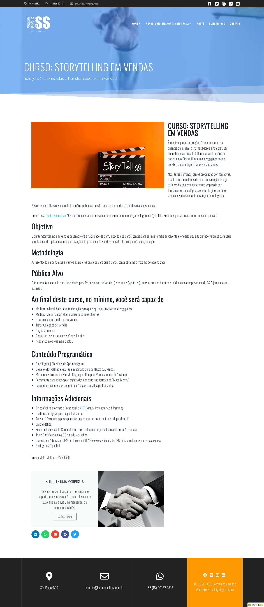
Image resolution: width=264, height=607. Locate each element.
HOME (135, 23)
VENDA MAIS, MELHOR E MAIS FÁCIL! (167, 23)
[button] (35, 534)
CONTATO (235, 23)
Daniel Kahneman (56, 215)
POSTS (200, 23)
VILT (82, 408)
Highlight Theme (224, 589)
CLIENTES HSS (217, 23)
